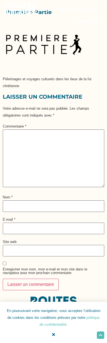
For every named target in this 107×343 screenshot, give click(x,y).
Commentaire (14, 126)
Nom (8, 197)
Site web (9, 242)
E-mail (9, 219)
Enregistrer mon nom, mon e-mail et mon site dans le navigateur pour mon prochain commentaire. (45, 271)
